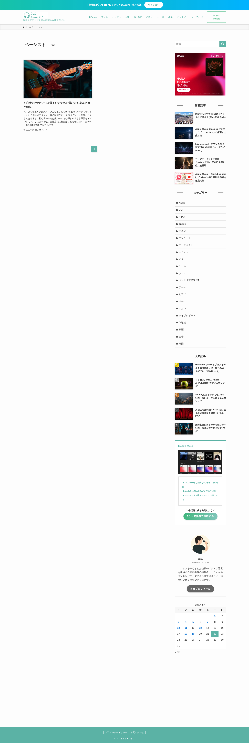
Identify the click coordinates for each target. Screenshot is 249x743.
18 (185, 633)
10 (178, 628)
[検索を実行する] (222, 44)
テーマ (182, 287)
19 (193, 633)
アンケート (185, 238)
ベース (182, 301)
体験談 (182, 322)
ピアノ (182, 294)
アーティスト (186, 245)
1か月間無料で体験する (200, 516)
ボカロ (182, 308)
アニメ (182, 231)
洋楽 (181, 343)
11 (186, 628)
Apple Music (216, 17)
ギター (182, 259)
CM (181, 209)
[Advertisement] (200, 681)
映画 (181, 329)
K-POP (182, 217)
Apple (182, 202)
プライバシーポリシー (116, 732)
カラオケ (183, 252)
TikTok (182, 223)
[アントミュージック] (35, 15)
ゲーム (182, 266)
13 (200, 628)
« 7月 (177, 652)
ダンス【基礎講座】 (189, 280)
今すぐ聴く (153, 4)
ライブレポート (187, 315)
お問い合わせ (137, 732)
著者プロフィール (200, 588)
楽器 (181, 336)
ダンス (182, 273)
